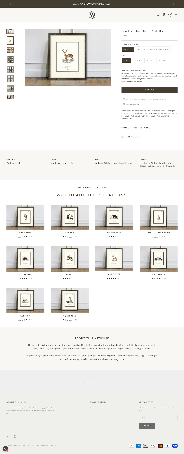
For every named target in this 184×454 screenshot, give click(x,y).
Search (92, 408)
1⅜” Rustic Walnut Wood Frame (156, 163)
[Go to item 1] (10, 31)
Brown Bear (114, 233)
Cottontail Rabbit (158, 233)
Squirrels (69, 316)
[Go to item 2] (10, 40)
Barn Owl (25, 233)
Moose (70, 274)
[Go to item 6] (10, 79)
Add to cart (149, 90)
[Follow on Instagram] (14, 436)
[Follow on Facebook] (7, 436)
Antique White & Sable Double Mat (113, 163)
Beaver (69, 233)
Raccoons (158, 274)
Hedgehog (25, 274)
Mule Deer (114, 274)
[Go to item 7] (10, 88)
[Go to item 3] (10, 50)
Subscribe (147, 426)
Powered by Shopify (46, 446)
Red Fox (25, 316)
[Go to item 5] (10, 69)
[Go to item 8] (10, 97)
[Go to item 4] (10, 59)
